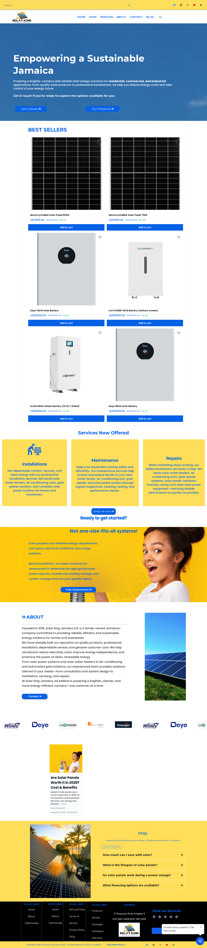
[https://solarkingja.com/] (16, 725)
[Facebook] (174, 4)
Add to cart (66, 227)
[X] (187, 4)
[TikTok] (201, 4)
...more (63, 803)
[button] (66, 780)
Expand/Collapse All (111, 847)
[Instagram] (181, 4)
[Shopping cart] (160, 17)
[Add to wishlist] (100, 141)
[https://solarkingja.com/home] (21, 16)
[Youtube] (194, 4)
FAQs (72, 936)
